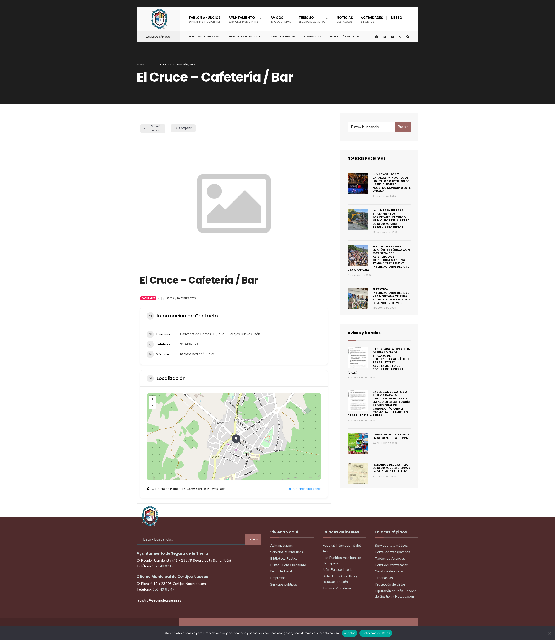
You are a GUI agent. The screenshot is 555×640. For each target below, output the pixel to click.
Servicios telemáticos (204, 36)
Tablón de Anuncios (390, 558)
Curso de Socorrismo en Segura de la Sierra (391, 436)
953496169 (189, 344)
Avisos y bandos (364, 332)
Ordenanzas (312, 36)
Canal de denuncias (282, 36)
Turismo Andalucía (337, 588)
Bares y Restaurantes (181, 298)
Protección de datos (390, 584)
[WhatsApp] (400, 37)
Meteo (396, 17)
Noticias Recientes (366, 158)
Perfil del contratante (391, 565)
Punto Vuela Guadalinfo (288, 565)
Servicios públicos (283, 584)
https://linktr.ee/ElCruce (197, 354)
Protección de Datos (344, 36)
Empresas (278, 578)
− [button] (152, 405)
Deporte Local (281, 571)
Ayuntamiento (243, 19)
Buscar (403, 127)
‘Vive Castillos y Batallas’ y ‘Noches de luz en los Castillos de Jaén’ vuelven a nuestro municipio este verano (392, 182)
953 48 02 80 (163, 566)
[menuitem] (245, 19)
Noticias (345, 19)
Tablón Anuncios (205, 19)
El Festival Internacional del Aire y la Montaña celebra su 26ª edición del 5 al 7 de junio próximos (391, 296)
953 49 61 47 (163, 589)
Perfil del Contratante (244, 36)
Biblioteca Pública (283, 558)
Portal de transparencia (392, 552)
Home (140, 64)
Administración (281, 545)
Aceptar (349, 633)
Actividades (372, 19)
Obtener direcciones (307, 489)
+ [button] (152, 399)
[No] (549, 633)
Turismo (312, 19)
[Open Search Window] (408, 37)
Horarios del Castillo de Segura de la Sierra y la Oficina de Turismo (391, 468)
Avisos (281, 19)
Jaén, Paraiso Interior (338, 569)
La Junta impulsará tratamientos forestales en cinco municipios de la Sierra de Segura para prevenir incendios (391, 218)
